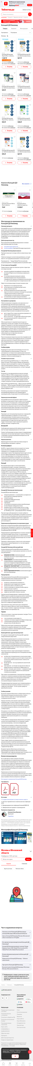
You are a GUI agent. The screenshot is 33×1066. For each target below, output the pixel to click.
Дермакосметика (18, 17)
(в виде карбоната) (13, 246)
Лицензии (19, 1014)
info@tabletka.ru (5, 1029)
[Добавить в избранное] (14, 41)
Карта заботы (20, 1018)
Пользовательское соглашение (6, 1014)
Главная (3, 1064)
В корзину (9, 66)
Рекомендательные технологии (6, 1023)
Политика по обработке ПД (8, 1017)
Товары (5, 28)
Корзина (16, 1064)
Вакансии (19, 1016)
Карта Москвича (21, 1021)
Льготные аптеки (21, 1027)
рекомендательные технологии (17, 1050)
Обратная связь (5, 1033)
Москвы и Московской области (11, 851)
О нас (18, 1010)
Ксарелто (10, 17)
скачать (29, 5)
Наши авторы (20, 1025)
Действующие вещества (7, 1037)
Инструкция (24, 28)
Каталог (9, 1064)
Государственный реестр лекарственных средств (15, 799)
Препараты (4, 1035)
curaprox (25, 17)
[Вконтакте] (2, 998)
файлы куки (6, 1051)
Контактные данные (22, 1012)
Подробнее (11, 816)
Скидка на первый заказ (7, 1040)
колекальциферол (8, 248)
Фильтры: (3, 36)
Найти (28, 859)
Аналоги (13, 28)
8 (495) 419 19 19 (5, 1031)
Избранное (23, 1064)
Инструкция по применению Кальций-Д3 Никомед (13, 779)
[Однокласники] (6, 998)
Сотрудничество (21, 1023)
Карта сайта (4, 1027)
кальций (6, 246)
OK (15, 1056)
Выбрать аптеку (27, 9)
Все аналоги (25, 184)
